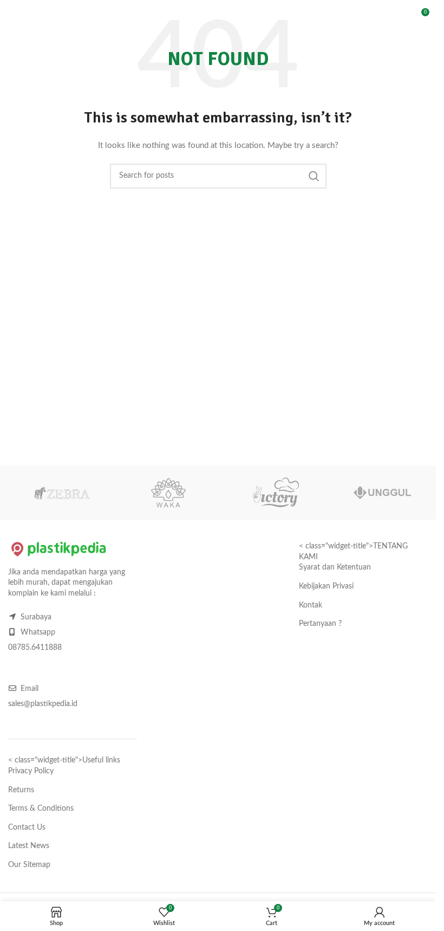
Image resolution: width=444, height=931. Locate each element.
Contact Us (26, 827)
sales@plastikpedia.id (42, 704)
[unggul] (382, 493)
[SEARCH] (391, 16)
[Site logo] (70, 16)
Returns (21, 790)
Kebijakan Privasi (326, 586)
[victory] (275, 493)
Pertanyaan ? (320, 624)
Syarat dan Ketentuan (335, 567)
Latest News (28, 846)
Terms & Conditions (41, 808)
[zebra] (61, 493)
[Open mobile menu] (13, 16)
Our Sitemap (29, 865)
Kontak (310, 605)
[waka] (169, 493)
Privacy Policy (31, 771)
